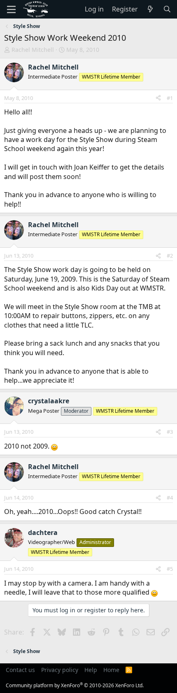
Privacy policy (59, 670)
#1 (170, 98)
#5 (170, 568)
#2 (170, 255)
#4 (170, 497)
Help (90, 670)
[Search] (166, 9)
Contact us (20, 670)
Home (111, 670)
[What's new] (150, 9)
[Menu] (11, 9)
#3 (170, 431)
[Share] (158, 98)
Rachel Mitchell (33, 49)
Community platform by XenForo (75, 685)
